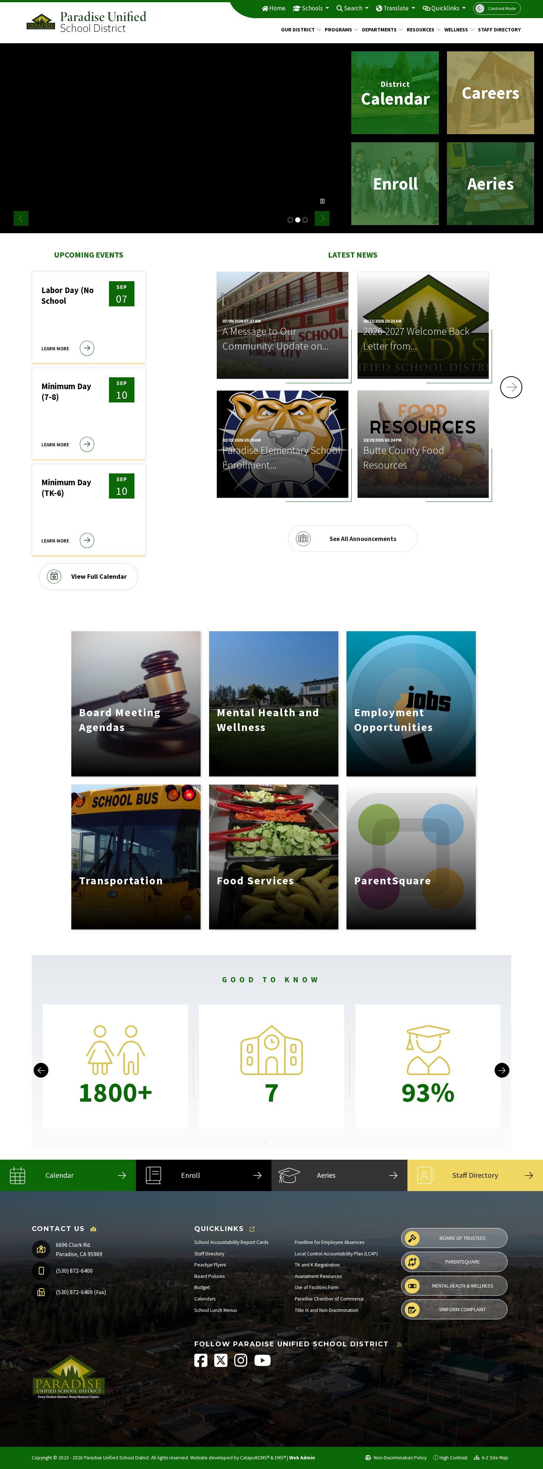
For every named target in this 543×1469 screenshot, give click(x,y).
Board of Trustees (463, 1238)
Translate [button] (396, 8)
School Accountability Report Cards (231, 1242)
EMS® (280, 1458)
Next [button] (322, 218)
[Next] (502, 1070)
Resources (420, 29)
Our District (298, 29)
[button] (511, 387)
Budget (202, 1287)
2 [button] (297, 220)
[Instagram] (241, 1364)
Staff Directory (497, 29)
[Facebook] (201, 1364)
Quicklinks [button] (446, 8)
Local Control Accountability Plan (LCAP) (336, 1254)
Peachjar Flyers (210, 1265)
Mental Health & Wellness (463, 1285)
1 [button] (266, 1142)
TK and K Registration (317, 1265)
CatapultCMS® (254, 1458)
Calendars (204, 1299)
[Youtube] (262, 1364)
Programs (338, 29)
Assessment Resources (318, 1276)
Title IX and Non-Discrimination (326, 1310)
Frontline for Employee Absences (329, 1242)
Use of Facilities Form (317, 1287)
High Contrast (453, 1458)
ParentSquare (462, 1261)
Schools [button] (313, 8)
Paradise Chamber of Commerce (329, 1299)
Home (277, 8)
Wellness (456, 29)
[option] (171, 138)
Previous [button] (21, 218)
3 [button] (305, 220)
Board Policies (209, 1276)
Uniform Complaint (463, 1309)
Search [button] (353, 8)
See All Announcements (362, 539)
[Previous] (41, 1070)
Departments (379, 29)
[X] (221, 1364)
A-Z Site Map (494, 1458)
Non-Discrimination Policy (400, 1458)
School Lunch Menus (215, 1310)
